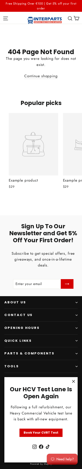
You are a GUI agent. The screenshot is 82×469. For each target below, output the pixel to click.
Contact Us (18, 315)
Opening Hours (22, 328)
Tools (11, 366)
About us (15, 302)
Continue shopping (41, 76)
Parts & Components (29, 353)
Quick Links (18, 340)
